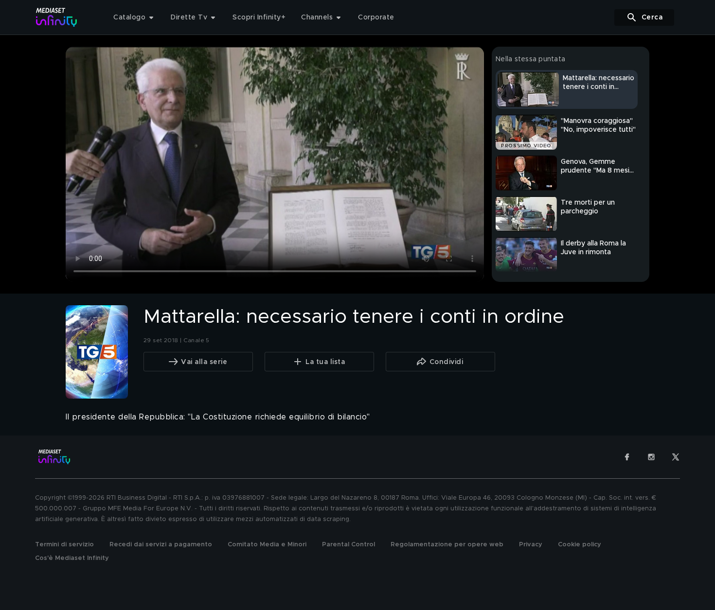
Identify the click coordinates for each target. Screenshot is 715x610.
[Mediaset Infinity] (56, 17)
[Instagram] (651, 457)
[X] (675, 457)
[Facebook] (627, 457)
